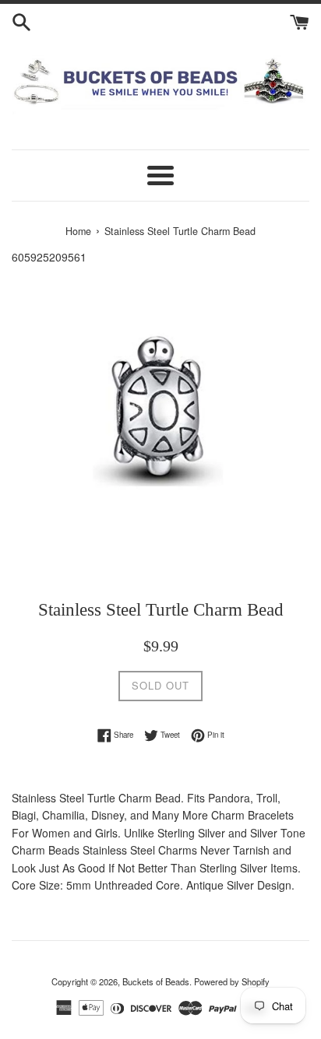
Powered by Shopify (232, 981)
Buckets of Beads (155, 981)
